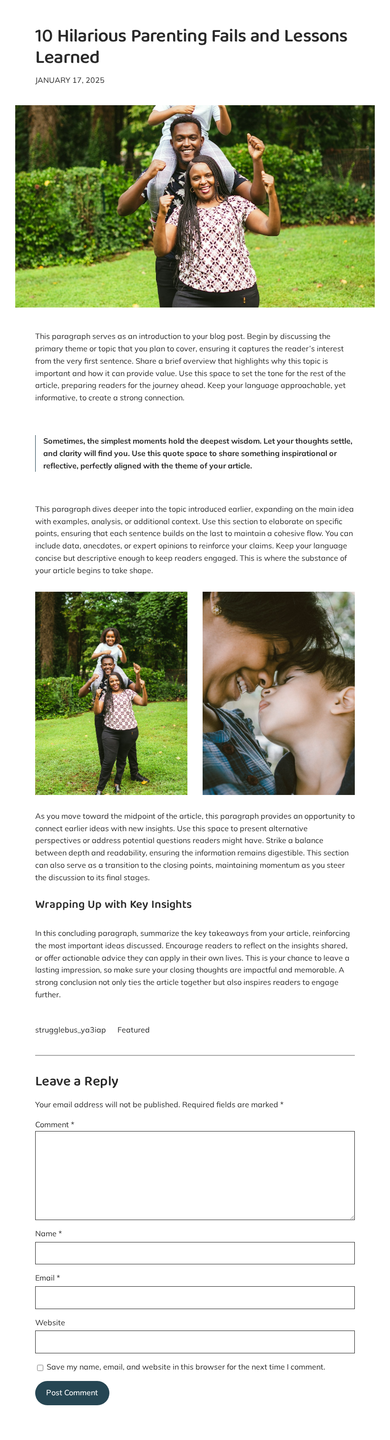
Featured (133, 1029)
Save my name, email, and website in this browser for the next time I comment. (186, 1366)
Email (47, 1277)
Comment (54, 1124)
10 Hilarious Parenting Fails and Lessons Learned (191, 48)
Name (48, 1233)
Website (50, 1322)
